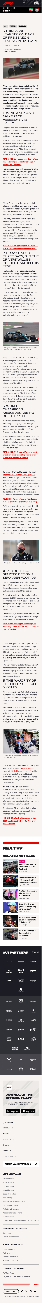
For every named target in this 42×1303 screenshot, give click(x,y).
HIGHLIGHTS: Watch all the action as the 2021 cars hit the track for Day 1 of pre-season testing (19, 821)
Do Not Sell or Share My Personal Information (21, 1220)
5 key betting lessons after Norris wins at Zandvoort (27, 866)
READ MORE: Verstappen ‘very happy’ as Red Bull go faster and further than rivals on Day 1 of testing (21, 626)
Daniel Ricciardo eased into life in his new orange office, (19, 769)
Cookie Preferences (11, 1237)
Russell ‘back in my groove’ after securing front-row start (27, 906)
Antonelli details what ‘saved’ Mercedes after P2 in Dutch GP (28, 919)
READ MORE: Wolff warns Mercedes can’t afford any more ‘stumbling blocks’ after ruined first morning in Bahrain (20, 455)
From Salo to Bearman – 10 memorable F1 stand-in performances (28, 879)
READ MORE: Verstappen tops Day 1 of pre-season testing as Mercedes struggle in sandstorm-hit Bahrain (21, 161)
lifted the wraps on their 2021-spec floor (19, 474)
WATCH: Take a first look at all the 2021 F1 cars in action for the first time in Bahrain (20, 247)
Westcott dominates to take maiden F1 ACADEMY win (28, 893)
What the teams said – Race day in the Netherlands (28, 933)
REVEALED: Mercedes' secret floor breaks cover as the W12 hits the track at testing (20, 500)
